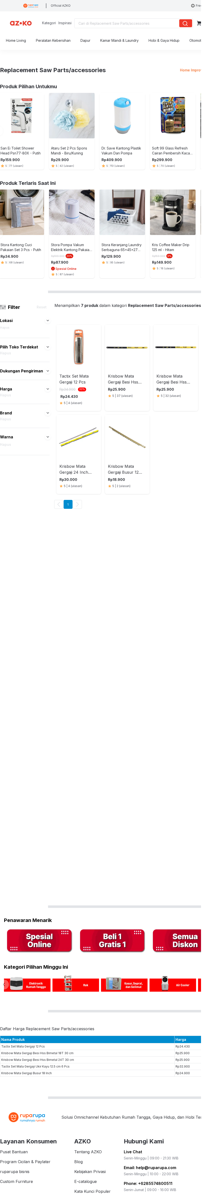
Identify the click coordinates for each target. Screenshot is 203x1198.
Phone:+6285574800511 (148, 1183)
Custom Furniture (16, 1181)
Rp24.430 (183, 1046)
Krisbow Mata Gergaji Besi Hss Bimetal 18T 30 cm (37, 1053)
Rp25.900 (183, 1053)
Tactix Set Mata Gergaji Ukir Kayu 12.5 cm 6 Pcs (35, 1066)
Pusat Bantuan (14, 1151)
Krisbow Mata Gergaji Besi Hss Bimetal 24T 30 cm (37, 1060)
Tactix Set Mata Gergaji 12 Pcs (23, 1046)
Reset (42, 307)
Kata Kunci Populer (92, 1191)
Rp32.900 (183, 1066)
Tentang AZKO (88, 1151)
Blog (78, 1161)
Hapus (4, 327)
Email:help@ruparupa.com (150, 1167)
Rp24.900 (183, 1073)
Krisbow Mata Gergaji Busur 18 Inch (26, 1073)
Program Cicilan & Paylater (25, 1161)
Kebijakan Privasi (90, 1171)
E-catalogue (85, 1181)
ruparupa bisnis (14, 1171)
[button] (48, 320)
